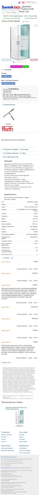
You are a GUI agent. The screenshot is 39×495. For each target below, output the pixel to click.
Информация (24, 446)
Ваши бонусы (6, 446)
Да (30, 269)
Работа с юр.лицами (24, 452)
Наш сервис (23, 432)
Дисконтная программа (7, 450)
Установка (22, 439)
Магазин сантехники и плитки (11, 9)
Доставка (21, 434)
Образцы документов (6, 467)
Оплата (21, 437)
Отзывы (3, 439)
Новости (3, 441)
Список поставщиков (24, 450)
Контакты (3, 437)
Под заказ (7, 91)
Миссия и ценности (6, 434)
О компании (5, 432)
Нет (35, 269)
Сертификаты (23, 448)
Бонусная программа (7, 448)
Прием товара (23, 441)
